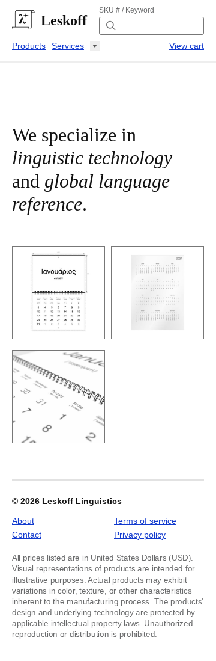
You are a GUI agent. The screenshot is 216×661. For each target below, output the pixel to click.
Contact (26, 535)
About (23, 521)
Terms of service (145, 521)
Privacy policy (140, 535)
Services (68, 46)
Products (29, 46)
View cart (186, 46)
